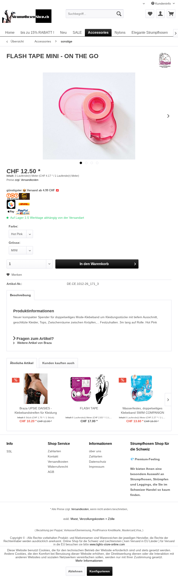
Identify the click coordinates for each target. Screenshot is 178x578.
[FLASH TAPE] (89, 388)
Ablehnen (75, 571)
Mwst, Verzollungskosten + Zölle (93, 519)
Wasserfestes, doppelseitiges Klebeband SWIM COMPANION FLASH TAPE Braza (142, 411)
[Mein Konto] (160, 13)
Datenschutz (97, 461)
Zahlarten (54, 451)
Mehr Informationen (89, 560)
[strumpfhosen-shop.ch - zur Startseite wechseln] (26, 18)
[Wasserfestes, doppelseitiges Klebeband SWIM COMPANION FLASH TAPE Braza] (142, 388)
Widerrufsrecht (58, 466)
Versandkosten (58, 461)
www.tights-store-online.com (107, 544)
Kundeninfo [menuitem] (163, 3)
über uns (95, 451)
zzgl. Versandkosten (26, 179)
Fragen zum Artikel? (34, 338)
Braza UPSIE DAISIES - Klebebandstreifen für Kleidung (36, 410)
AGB (51, 472)
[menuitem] (95, 13)
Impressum (96, 466)
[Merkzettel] (149, 13)
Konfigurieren (99, 571)
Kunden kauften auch (58, 363)
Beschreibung (20, 295)
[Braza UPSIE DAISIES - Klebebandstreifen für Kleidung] (35, 388)
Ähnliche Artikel (21, 363)
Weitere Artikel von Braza (34, 342)
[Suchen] (119, 13)
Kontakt (53, 456)
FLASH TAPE (89, 408)
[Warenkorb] (171, 13)
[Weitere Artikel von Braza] (164, 60)
